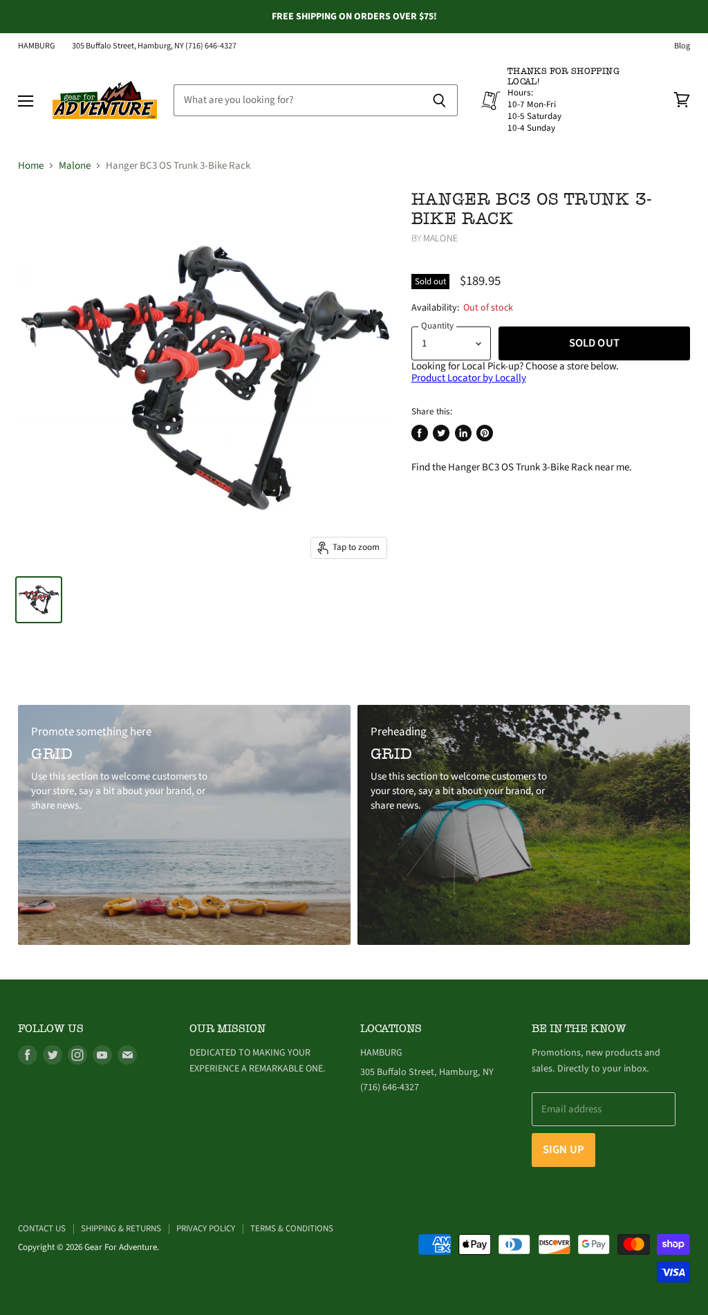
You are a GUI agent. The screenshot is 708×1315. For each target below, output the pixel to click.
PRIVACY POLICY (205, 1228)
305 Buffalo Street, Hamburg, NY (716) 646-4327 (154, 46)
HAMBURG (36, 46)
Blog (682, 46)
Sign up (563, 1149)
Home (31, 166)
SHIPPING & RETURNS (121, 1228)
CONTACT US (42, 1228)
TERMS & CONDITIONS (291, 1228)
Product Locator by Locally (468, 378)
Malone (75, 166)
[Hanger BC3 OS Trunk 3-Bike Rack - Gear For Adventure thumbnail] (39, 600)
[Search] (439, 100)
